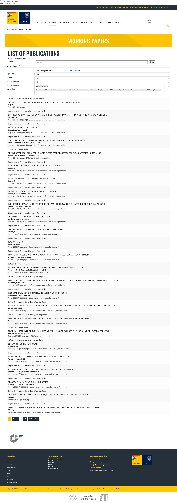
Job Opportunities (12, 482)
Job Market (10, 479)
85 (25, 419)
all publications (77, 71)
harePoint (64, 489)
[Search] (168, 26)
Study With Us (11, 467)
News (8, 473)
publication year (13, 81)
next (30, 419)
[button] (47, 86)
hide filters (12, 66)
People (9, 462)
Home (8, 459)
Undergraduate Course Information (78, 489)
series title (11, 89)
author (9, 77)
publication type (13, 85)
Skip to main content (7, 3)
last (36, 419)
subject (11, 61)
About (8, 476)
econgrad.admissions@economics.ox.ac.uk (103, 465)
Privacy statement (53, 489)
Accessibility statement (40, 489)
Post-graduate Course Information (100, 489)
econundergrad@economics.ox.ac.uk (101, 459)
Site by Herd (115, 489)
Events (8, 470)
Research (14, 29)
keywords (10, 74)
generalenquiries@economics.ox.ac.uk (101, 470)
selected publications (45, 71)
